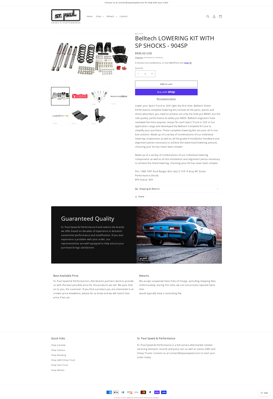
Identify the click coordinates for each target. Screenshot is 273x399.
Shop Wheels (58, 370)
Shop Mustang (58, 355)
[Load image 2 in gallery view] (80, 96)
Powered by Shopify (151, 398)
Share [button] (141, 196)
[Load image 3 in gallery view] (99, 96)
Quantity (139, 68)
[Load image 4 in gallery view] (119, 96)
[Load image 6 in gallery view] (80, 116)
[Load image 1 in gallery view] (60, 96)
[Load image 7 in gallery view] (99, 116)
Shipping (139, 57)
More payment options (166, 99)
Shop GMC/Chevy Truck (63, 360)
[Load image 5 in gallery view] (60, 116)
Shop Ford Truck (59, 365)
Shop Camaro (58, 350)
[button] (99, 16)
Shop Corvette (58, 345)
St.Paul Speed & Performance (132, 398)
